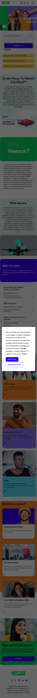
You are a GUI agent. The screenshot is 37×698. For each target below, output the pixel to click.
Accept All (12, 359)
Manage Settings (14, 365)
